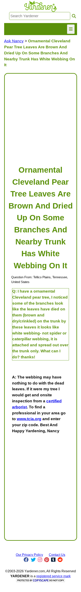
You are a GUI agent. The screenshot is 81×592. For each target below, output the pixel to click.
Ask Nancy (14, 41)
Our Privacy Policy (29, 555)
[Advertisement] (40, 117)
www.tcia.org (29, 419)
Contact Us (57, 555)
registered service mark (53, 576)
